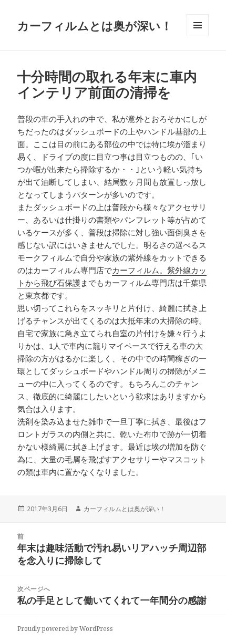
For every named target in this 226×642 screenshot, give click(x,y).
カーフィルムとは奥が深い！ (94, 25)
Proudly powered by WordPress (65, 628)
